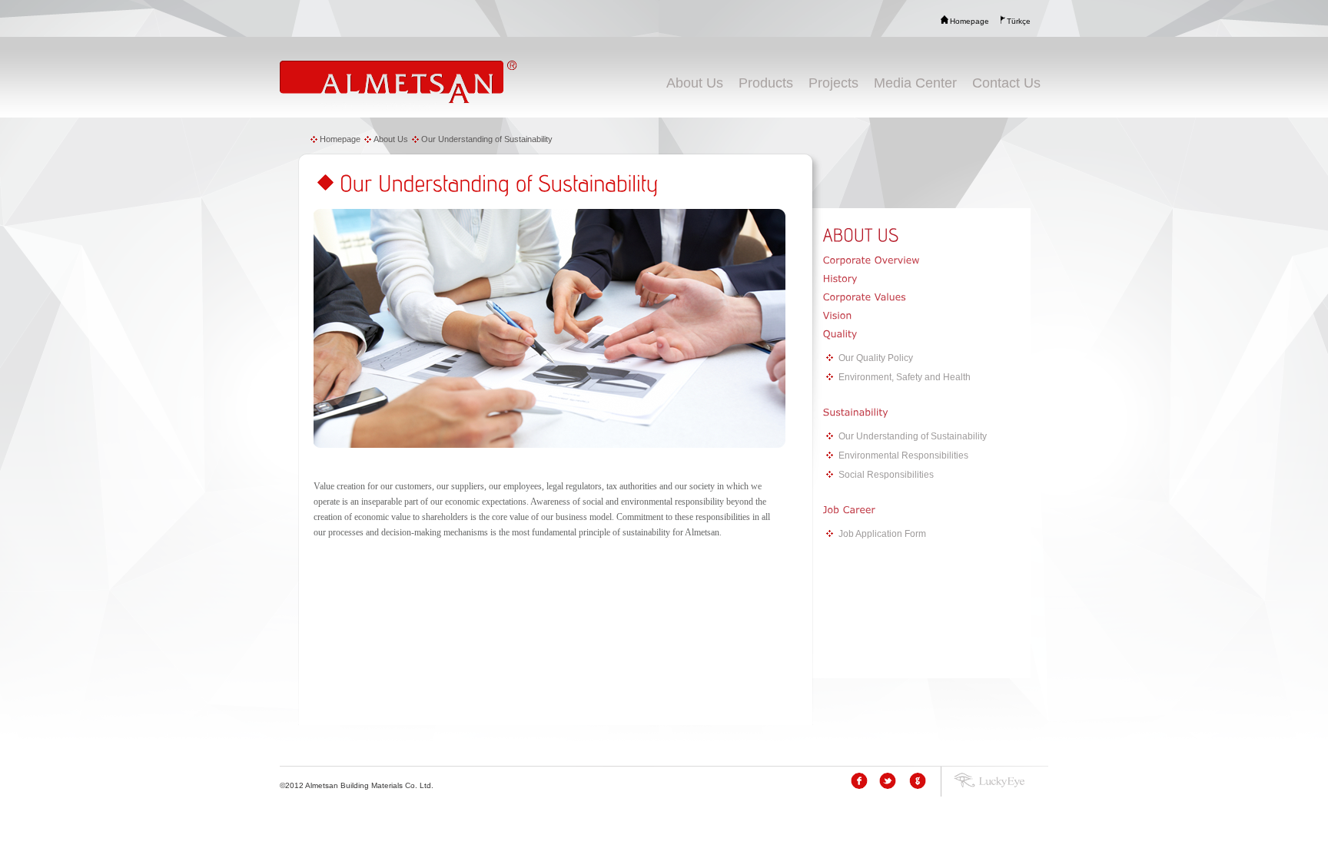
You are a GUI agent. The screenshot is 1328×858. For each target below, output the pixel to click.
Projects (833, 83)
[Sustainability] (927, 412)
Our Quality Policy (875, 358)
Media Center (915, 83)
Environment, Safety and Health (904, 377)
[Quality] (927, 334)
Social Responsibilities (886, 474)
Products (766, 83)
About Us (694, 83)
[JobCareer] (927, 510)
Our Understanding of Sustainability (487, 139)
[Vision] (927, 315)
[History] (927, 278)
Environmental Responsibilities (903, 455)
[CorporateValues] (927, 297)
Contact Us (1006, 83)
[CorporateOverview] (927, 260)
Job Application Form (882, 533)
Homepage (340, 139)
